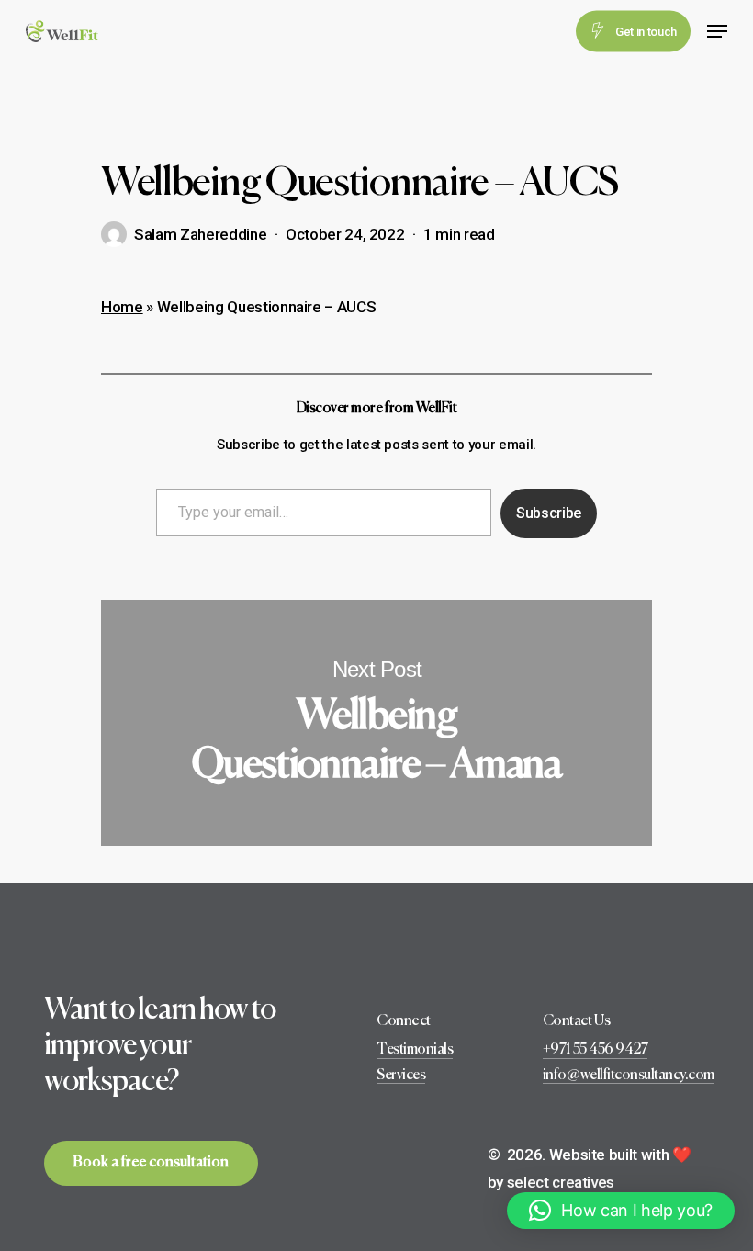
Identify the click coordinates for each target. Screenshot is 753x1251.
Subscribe (548, 513)
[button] (621, 1210)
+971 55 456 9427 (595, 1049)
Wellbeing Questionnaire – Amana (376, 722)
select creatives (561, 1182)
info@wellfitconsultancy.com (628, 1075)
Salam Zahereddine (200, 234)
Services (400, 1075)
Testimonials (414, 1049)
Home (122, 307)
